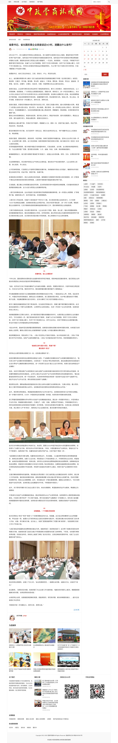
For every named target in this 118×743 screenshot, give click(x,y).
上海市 (86, 184)
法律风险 (86, 214)
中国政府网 (12, 719)
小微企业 (104, 200)
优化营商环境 (100, 189)
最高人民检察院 (40, 719)
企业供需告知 (104, 34)
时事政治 (28, 34)
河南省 (98, 211)
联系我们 (32, 2)
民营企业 (92, 209)
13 (95, 55)
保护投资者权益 (100, 192)
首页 (10, 2)
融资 (97, 220)
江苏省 (99, 209)
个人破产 (92, 184)
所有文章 (16, 2)
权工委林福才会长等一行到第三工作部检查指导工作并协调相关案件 (50, 682)
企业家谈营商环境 (63, 34)
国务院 (86, 200)
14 (99, 55)
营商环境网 (51, 735)
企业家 (92, 189)
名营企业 (91, 198)
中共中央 (100, 184)
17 (84, 59)
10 (84, 55)
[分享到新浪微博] (31, 49)
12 (92, 55)
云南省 (86, 189)
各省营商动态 (51, 34)
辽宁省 (103, 220)
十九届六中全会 (94, 195)
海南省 (93, 214)
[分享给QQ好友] (35, 49)
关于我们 (24, 2)
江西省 (86, 211)
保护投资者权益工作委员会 (61, 719)
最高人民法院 (30, 719)
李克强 (104, 206)
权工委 (98, 206)
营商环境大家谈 (77, 34)
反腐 (85, 198)
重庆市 (35, 727)
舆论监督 (93, 217)
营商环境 (101, 217)
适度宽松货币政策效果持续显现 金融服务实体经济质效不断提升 (100, 84)
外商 (91, 200)
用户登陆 (40, 2)
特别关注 (20, 34)
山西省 (92, 203)
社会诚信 (95, 34)
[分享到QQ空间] (37, 49)
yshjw (13, 49)
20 (95, 59)
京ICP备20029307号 (76, 735)
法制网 (49, 719)
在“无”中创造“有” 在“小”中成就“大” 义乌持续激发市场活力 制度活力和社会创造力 (69, 647)
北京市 (86, 195)
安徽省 (97, 200)
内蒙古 (17, 727)
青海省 (92, 222)
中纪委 (93, 186)
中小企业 (86, 186)
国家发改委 (21, 719)
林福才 (86, 209)
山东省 (86, 203)
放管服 (92, 206)
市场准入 (98, 203)
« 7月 (84, 69)
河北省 (92, 211)
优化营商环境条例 (89, 192)
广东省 (86, 206)
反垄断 (103, 195)
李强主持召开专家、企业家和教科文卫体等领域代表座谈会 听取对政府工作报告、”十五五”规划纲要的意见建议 (50, 704)
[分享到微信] (33, 49)
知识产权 (86, 217)
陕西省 (86, 222)
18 (88, 59)
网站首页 (12, 34)
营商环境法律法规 (39, 34)
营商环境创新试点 (89, 220)
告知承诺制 (99, 198)
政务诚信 (87, 34)
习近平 (99, 186)
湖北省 (99, 214)
